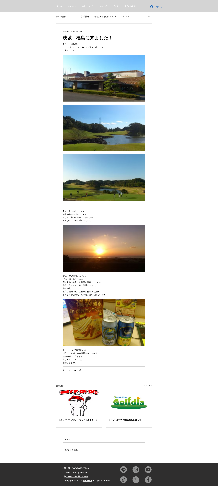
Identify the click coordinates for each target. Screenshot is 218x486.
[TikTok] (123, 479)
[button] (149, 17)
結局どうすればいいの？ (105, 16)
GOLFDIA (87, 481)
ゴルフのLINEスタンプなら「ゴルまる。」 (78, 419)
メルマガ (125, 16)
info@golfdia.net (80, 472)
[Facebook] (148, 479)
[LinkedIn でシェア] (75, 370)
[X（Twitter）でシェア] (69, 370)
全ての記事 (61, 16)
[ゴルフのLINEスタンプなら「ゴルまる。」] (79, 403)
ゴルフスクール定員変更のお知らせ (125, 419)
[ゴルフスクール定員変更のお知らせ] (129, 403)
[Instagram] (136, 469)
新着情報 (85, 16)
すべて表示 (148, 385)
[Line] (123, 469)
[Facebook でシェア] (64, 370)
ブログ (73, 16)
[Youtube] (148, 469)
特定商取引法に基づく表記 (77, 476)
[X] (136, 479)
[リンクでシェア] (80, 370)
